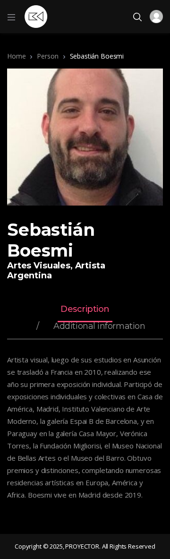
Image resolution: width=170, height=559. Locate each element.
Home (16, 56)
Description (85, 309)
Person (47, 56)
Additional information (99, 326)
